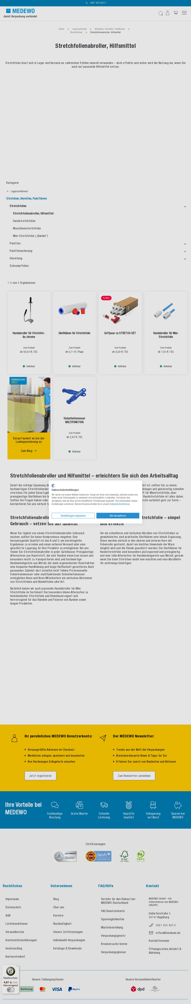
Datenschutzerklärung (119, 504)
